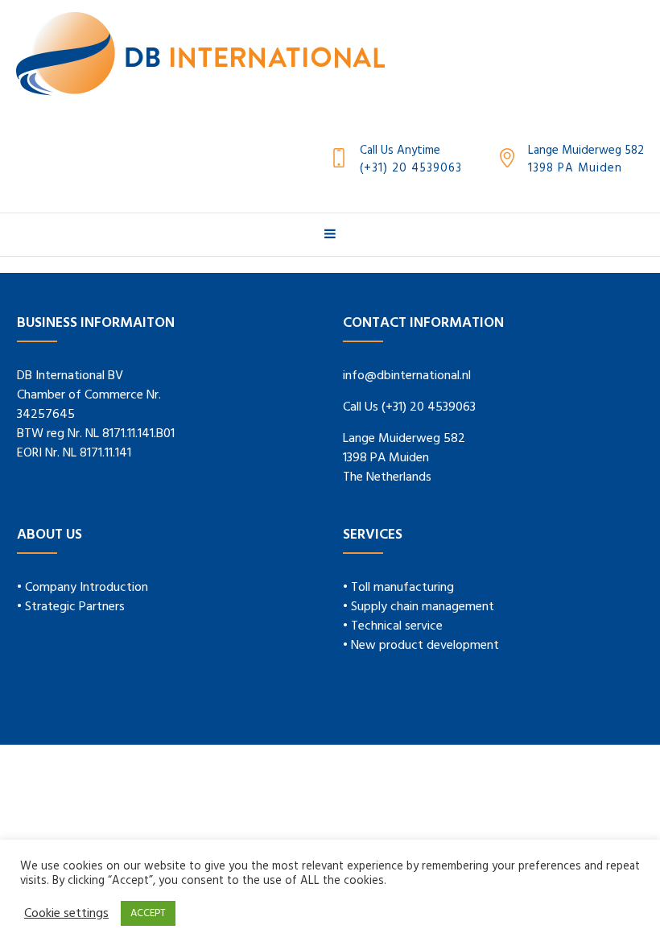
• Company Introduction (82, 587)
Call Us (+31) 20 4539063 (409, 407)
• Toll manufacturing (398, 587)
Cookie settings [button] (66, 913)
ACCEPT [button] (148, 913)
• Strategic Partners (71, 607)
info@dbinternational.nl (407, 376)
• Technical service (393, 626)
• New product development (421, 645)
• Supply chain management (418, 607)
